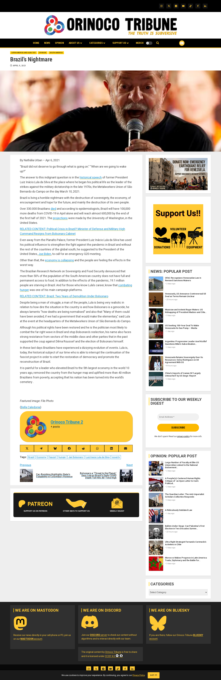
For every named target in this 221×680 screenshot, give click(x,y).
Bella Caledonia (30, 407)
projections (60, 218)
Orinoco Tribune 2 (67, 422)
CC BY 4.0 (110, 656)
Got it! (153, 675)
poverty (116, 457)
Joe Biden (44, 254)
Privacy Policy (139, 675)
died (53, 208)
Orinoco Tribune (113, 652)
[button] (158, 43)
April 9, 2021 (19, 65)
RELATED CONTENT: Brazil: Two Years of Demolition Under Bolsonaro (64, 296)
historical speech (91, 177)
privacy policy (183, 436)
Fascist (52, 457)
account (31, 639)
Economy (41, 457)
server (98, 635)
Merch (140, 42)
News (47, 42)
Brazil (31, 457)
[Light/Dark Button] (149, 43)
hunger (62, 457)
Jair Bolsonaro (75, 457)
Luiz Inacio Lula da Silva (98, 457)
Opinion (59, 42)
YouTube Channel (176, 43)
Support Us (119, 42)
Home (36, 42)
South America (56, 52)
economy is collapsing (59, 260)
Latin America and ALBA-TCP (23, 52)
